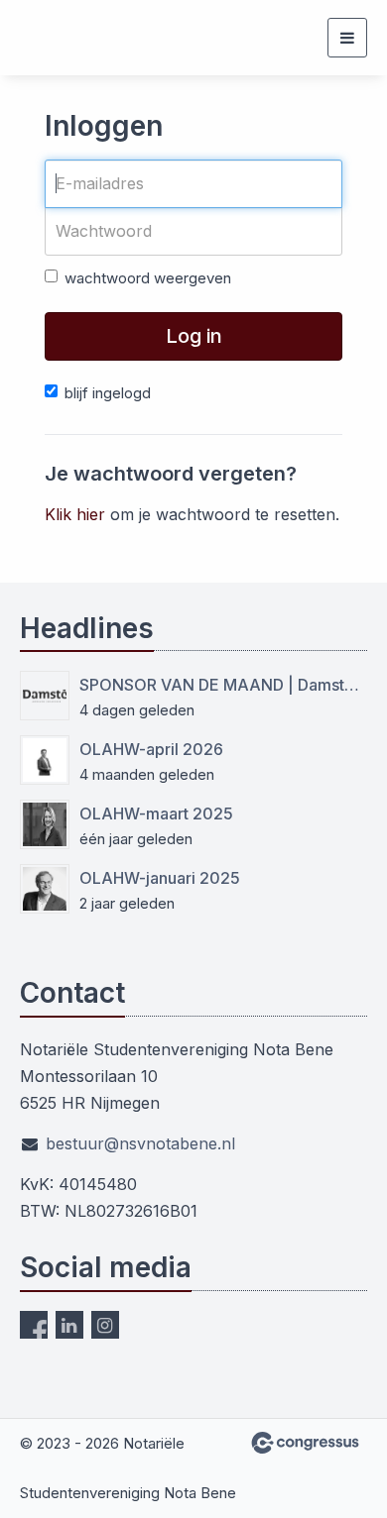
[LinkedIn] (69, 1325)
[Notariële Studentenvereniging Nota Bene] (57, 37)
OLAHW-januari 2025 (159, 878)
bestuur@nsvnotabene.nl (140, 1143)
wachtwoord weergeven (147, 278)
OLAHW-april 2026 (151, 749)
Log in (194, 336)
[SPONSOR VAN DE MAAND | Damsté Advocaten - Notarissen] (44, 695)
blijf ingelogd (107, 392)
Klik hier (75, 514)
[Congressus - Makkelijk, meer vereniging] (305, 1443)
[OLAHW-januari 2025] (44, 889)
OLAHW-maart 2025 (156, 813)
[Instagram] (105, 1325)
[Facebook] (34, 1325)
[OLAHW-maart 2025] (44, 824)
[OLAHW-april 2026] (44, 760)
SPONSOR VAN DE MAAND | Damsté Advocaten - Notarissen (223, 685)
